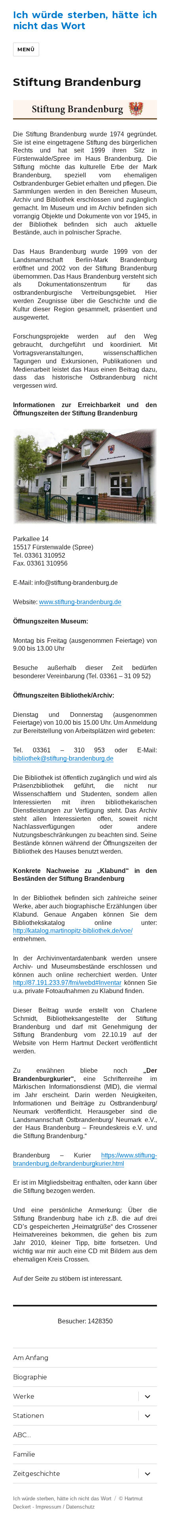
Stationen (28, 1416)
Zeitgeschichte (36, 1473)
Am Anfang (31, 1358)
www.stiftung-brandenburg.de (80, 602)
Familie (24, 1454)
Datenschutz (80, 1507)
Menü (25, 49)
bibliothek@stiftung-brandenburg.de (63, 758)
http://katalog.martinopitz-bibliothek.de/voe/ (72, 930)
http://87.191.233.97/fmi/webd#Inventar (67, 982)
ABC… (22, 1435)
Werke (23, 1396)
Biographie (30, 1377)
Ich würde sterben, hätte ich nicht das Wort (85, 20)
